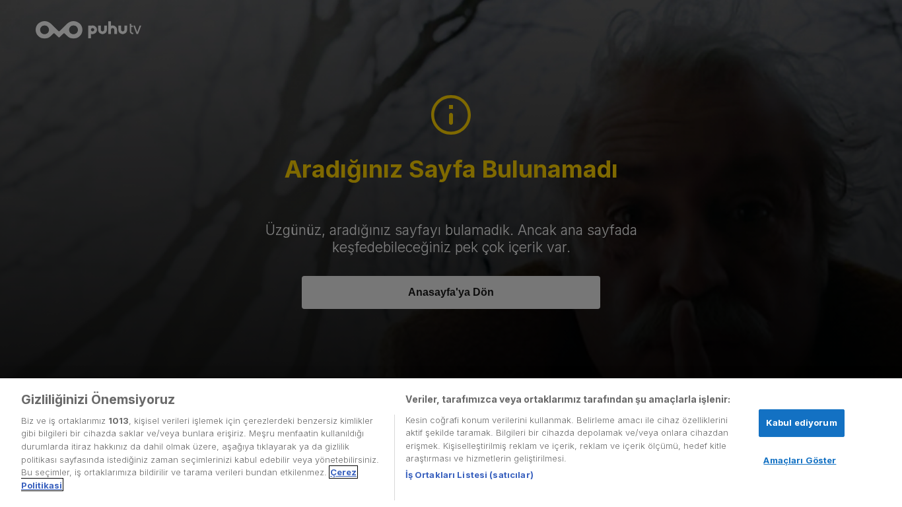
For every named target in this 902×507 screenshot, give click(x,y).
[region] (451, 442)
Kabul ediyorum (801, 422)
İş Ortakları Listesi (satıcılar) (469, 474)
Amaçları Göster (799, 460)
